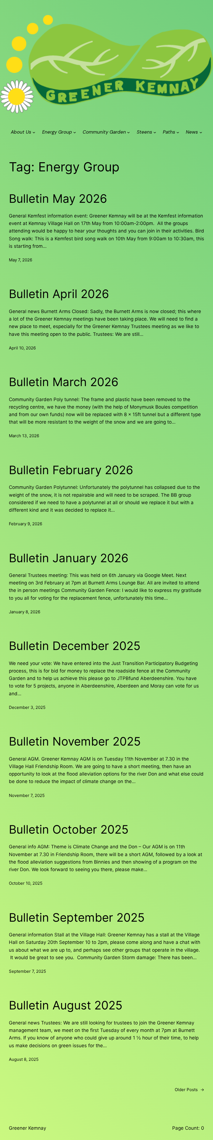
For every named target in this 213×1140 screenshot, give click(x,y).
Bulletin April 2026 (59, 294)
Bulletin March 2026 (63, 382)
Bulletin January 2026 (68, 558)
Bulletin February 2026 (71, 470)
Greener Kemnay (27, 1128)
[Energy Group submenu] (74, 132)
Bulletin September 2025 (77, 917)
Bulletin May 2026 (58, 199)
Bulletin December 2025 (75, 646)
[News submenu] (200, 132)
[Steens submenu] (154, 132)
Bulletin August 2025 (66, 1005)
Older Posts (189, 1089)
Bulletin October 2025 (69, 829)
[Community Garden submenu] (128, 132)
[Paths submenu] (177, 132)
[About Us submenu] (33, 132)
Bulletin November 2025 (75, 741)
